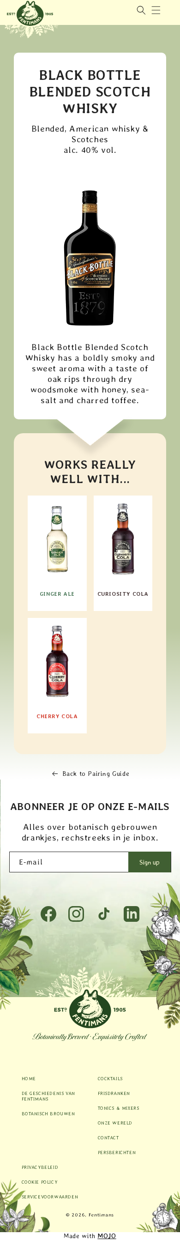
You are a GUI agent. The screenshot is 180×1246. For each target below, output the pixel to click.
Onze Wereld (115, 1122)
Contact (108, 1137)
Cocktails (110, 1078)
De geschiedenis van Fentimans (48, 1095)
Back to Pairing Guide (96, 773)
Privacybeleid (40, 1167)
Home (29, 1078)
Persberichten (117, 1152)
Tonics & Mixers (118, 1108)
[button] (156, 10)
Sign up (149, 862)
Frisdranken (114, 1093)
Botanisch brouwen (48, 1113)
